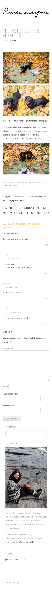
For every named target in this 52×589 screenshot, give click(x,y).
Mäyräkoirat (30, 182)
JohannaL (8, 283)
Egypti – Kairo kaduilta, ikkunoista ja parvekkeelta (13, 199)
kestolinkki (13, 186)
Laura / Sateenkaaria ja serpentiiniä (22, 223)
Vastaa (46, 245)
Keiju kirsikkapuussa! (39, 197)
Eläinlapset (7, 182)
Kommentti (8, 348)
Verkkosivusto (8, 406)
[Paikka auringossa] (26, 12)
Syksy (43, 182)
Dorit (14, 40)
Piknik (38, 182)
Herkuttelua (15, 182)
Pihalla (23, 182)
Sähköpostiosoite (10, 394)
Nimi (5, 386)
